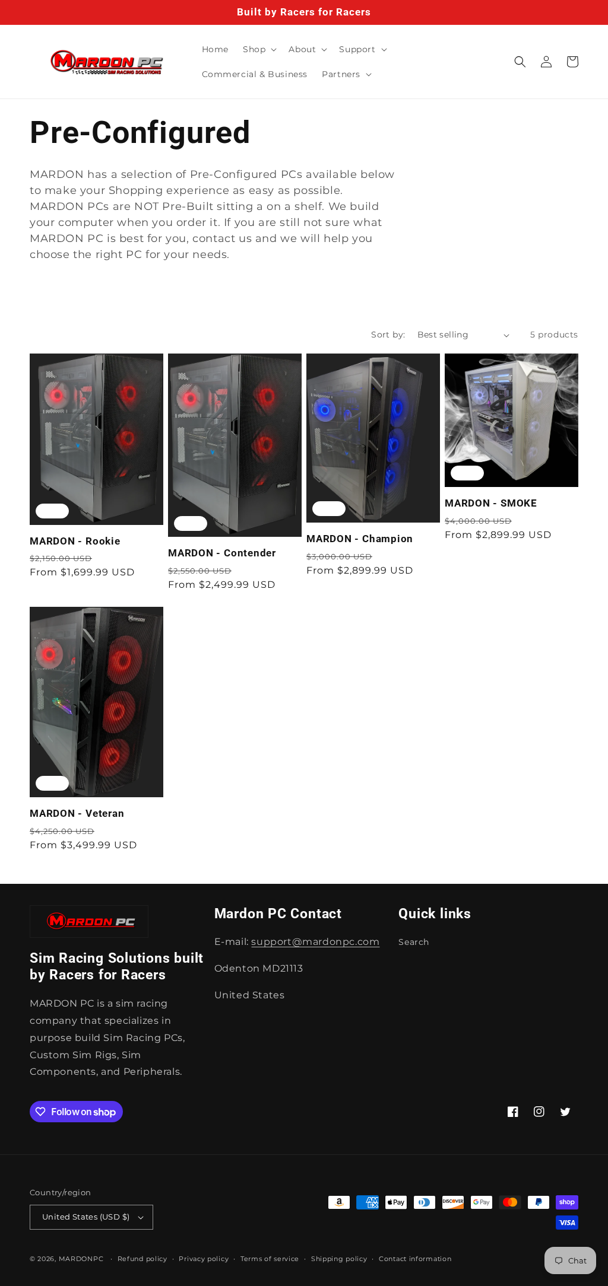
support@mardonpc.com (315, 941)
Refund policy (142, 1259)
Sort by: (388, 334)
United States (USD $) (85, 1216)
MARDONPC (81, 1259)
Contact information (415, 1259)
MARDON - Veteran (77, 813)
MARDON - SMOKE (491, 503)
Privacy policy (204, 1259)
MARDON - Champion (359, 539)
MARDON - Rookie (75, 541)
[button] (258, 49)
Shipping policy (339, 1259)
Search (413, 942)
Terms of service (269, 1259)
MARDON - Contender (222, 553)
